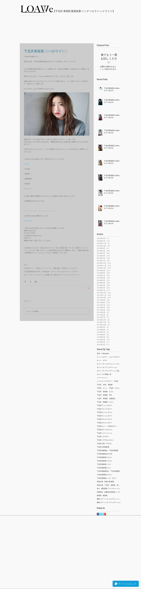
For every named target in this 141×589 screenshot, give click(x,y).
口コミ (114, 478)
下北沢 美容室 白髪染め (106, 398)
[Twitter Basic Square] (101, 514)
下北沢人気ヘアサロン (104, 443)
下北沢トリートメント (43, 268)
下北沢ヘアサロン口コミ (105, 440)
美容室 (99, 495)
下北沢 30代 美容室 (104, 385)
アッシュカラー (102, 357)
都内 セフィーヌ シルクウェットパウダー (109, 499)
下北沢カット (29, 268)
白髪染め (100, 492)
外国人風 (56, 268)
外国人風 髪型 (109, 481)
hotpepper (46, 271)
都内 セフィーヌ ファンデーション (67, 275)
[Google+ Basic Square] (104, 514)
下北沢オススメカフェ (104, 419)
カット (99, 360)
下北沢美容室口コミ (104, 468)
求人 (98, 488)
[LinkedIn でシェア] (36, 282)
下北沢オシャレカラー (104, 416)
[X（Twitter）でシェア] (30, 282)
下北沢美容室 (113, 450)
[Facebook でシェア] (25, 282)
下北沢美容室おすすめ (32, 271)
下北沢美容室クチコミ (104, 461)
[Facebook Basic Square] (98, 514)
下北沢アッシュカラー (69, 268)
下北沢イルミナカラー (104, 409)
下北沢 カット (102, 388)
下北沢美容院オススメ (104, 475)
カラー (105, 360)
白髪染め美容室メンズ (112, 492)
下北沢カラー (112, 426)
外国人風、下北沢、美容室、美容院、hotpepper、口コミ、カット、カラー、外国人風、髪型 (109, 485)
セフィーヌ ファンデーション (107, 367)
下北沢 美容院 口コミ (105, 402)
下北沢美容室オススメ (104, 457)
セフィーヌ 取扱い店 (104, 374)
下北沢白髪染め (102, 450)
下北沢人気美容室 (103, 447)
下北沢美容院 (115, 471)
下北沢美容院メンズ (104, 478)
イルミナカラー (114, 357)
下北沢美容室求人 (103, 471)
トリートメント (102, 378)
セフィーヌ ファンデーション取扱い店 (38, 275)
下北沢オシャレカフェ (104, 412)
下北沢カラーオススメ (104, 430)
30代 (98, 353)
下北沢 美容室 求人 (104, 395)
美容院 (105, 495)
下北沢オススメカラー (104, 423)
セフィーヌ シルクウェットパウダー (64, 271)
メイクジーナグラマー (104, 381)
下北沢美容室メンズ (104, 464)
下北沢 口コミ (114, 388)
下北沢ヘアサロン (103, 436)
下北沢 (116, 381)
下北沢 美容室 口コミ (105, 391)
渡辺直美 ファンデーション (110, 488)
